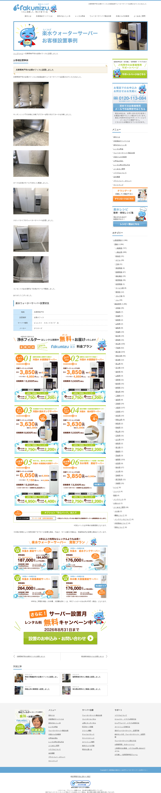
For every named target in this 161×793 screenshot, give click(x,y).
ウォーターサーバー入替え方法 (125, 741)
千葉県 (118, 348)
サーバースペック (88, 738)
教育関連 (119, 280)
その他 (116, 511)
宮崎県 (118, 475)
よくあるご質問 (139, 16)
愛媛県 (118, 451)
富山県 (118, 364)
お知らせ (116, 503)
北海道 (118, 308)
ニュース (116, 491)
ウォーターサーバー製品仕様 (100, 16)
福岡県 (118, 459)
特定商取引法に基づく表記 (80, 776)
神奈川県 (119, 356)
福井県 (118, 372)
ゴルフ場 (119, 296)
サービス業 (120, 288)
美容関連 (119, 268)
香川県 (118, 447)
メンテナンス (118, 499)
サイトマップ (118, 185)
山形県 (118, 324)
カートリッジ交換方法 (122, 727)
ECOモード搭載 (87, 727)
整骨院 (118, 292)
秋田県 (118, 320)
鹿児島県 (119, 479)
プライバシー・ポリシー (122, 181)
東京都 (118, 352)
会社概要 (116, 177)
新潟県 (118, 360)
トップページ (18, 53)
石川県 (118, 368)
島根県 (118, 428)
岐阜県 (118, 384)
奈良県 (118, 416)
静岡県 (118, 388)
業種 (116, 244)
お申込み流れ (118, 161)
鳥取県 (118, 424)
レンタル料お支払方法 (121, 165)
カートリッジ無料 (88, 742)
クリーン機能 (86, 730)
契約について (119, 527)
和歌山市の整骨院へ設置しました (37, 689)
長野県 (118, 380)
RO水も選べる (87, 749)
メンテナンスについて (122, 519)
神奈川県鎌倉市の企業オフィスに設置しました (41, 678)
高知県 (118, 455)
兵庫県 (118, 412)
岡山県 (118, 432)
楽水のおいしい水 (63, 16)
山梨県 (118, 376)
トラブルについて (120, 173)
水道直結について (121, 523)
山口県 (118, 440)
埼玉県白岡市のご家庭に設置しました (86, 689)
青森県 (118, 312)
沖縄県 (118, 483)
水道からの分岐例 (122, 16)
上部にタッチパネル (89, 723)
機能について (119, 515)
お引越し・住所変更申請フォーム (126, 754)
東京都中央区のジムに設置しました (92, 656)
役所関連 (119, 284)
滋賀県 (118, 400)
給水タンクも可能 (88, 746)
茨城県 (118, 332)
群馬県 (118, 340)
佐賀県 (118, 463)
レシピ (115, 487)
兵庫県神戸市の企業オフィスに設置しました (31, 656)
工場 (117, 264)
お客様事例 (117, 240)
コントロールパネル (89, 719)
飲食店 (118, 256)
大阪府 (118, 408)
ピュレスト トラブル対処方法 (125, 719)
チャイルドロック (88, 734)
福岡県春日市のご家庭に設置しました (86, 677)
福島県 (118, 328)
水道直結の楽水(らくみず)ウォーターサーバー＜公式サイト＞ (128, 770)
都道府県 (117, 304)
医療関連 (119, 272)
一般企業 (119, 252)
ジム (117, 300)
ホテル (118, 260)
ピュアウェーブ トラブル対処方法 (127, 723)
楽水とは (28, 16)
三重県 (118, 396)
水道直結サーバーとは (44, 16)
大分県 (118, 471)
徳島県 (118, 443)
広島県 (118, 436)
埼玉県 (118, 344)
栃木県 (118, 336)
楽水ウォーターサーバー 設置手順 (127, 730)
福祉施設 (119, 276)
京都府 (118, 404)
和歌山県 (119, 420)
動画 (115, 495)
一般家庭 (119, 248)
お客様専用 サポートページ (125, 744)
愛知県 (118, 392)
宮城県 (118, 316)
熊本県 (118, 467)
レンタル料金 (80, 16)
